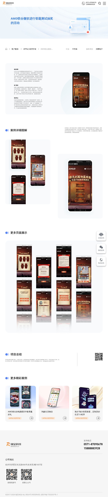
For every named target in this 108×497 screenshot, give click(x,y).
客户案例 (15, 49)
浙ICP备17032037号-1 (49, 494)
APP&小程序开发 (29, 49)
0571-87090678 (93, 444)
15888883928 (92, 448)
